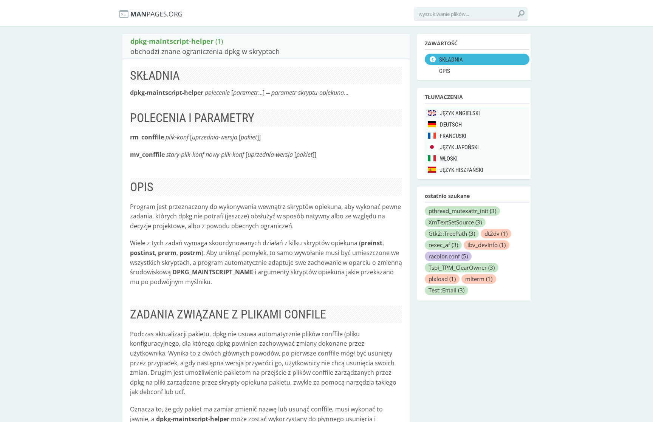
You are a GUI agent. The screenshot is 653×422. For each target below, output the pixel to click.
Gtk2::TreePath (452, 233)
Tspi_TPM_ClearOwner (462, 267)
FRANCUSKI (453, 136)
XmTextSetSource (455, 222)
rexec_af (443, 245)
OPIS (444, 71)
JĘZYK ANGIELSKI (460, 113)
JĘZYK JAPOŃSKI (459, 147)
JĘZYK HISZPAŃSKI (461, 170)
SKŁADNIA (451, 59)
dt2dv (496, 233)
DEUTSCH (451, 124)
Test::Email (446, 290)
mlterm (478, 279)
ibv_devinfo (486, 245)
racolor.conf (448, 256)
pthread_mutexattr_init (462, 211)
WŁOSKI (449, 158)
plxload (442, 279)
